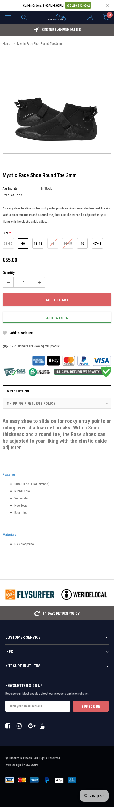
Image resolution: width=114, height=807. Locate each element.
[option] (57, 30)
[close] (107, 5)
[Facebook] (9, 726)
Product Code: (13, 195)
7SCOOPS (32, 765)
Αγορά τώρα (57, 318)
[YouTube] (43, 726)
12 (12, 346)
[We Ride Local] (84, 594)
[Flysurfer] (29, 594)
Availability (10, 188)
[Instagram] (21, 726)
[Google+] (32, 726)
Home (6, 44)
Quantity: (9, 273)
